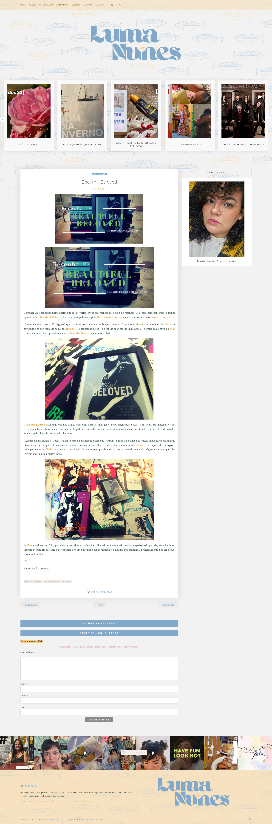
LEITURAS (88, 5)
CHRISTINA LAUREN (32, 582)
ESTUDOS (76, 5)
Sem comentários (101, 592)
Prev (2, 119)
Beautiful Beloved (99, 182)
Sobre (32, 5)
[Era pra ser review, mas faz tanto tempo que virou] (17, 753)
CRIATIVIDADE (62, 5)
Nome (23, 684)
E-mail (24, 696)
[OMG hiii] (255, 753)
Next (268, 119)
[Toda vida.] (187, 753)
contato (23, 796)
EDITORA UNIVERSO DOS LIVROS (57, 582)
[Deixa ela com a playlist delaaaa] (153, 753)
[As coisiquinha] (51, 753)
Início (23, 5)
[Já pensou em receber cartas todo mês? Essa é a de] (85, 753)
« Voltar (99, 605)
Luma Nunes (29, 801)
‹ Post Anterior (30, 605)
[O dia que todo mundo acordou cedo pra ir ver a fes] (119, 753)
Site (22, 707)
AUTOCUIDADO (46, 5)
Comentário (27, 652)
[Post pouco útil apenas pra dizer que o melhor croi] (221, 753)
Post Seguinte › (168, 605)
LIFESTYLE (100, 5)
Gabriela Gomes (47, 819)
